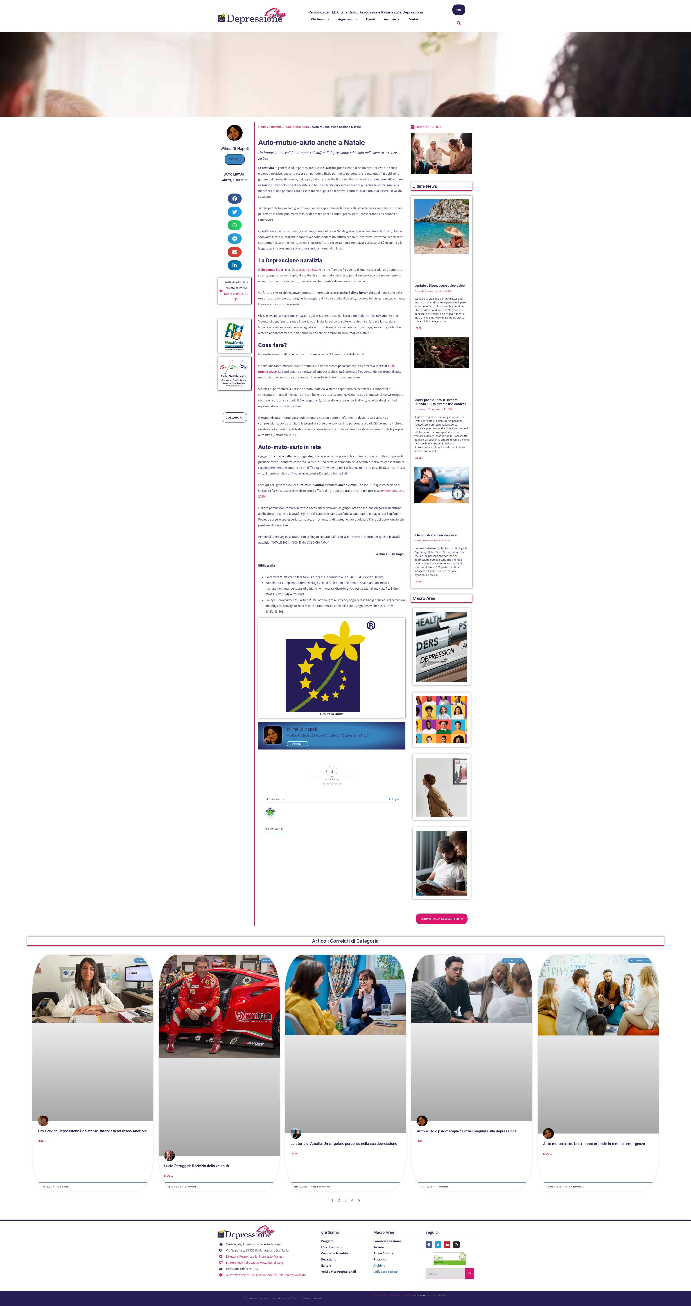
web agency (431, 1295)
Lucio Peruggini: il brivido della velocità (196, 1166)
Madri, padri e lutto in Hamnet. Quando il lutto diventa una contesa (440, 402)
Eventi (370, 19)
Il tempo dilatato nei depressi (435, 535)
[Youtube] (447, 1244)
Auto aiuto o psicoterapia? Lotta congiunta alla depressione (466, 1131)
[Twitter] (438, 1244)
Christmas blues (272, 270)
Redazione (328, 1259)
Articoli (235, 159)
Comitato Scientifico (335, 1253)
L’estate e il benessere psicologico (439, 285)
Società (378, 1247)
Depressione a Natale (306, 270)
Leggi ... (418, 328)
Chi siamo (318, 19)
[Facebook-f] (429, 1244)
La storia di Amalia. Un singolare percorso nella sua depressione (343, 1143)
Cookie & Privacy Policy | (398, 1295)
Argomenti (345, 19)
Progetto (327, 1241)
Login (395, 799)
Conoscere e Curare (387, 1241)
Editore (326, 1266)
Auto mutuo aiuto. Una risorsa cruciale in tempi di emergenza (594, 1144)
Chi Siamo (330, 1232)
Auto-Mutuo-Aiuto (296, 127)
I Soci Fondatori (332, 1247)
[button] (458, 23)
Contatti (414, 19)
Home (262, 127)
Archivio (390, 19)
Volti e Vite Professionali (338, 1272)
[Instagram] (456, 1244)
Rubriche (240, 180)
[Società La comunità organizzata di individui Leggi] (441, 719)
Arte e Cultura (383, 1253)
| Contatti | (379, 1295)
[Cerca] (469, 1273)
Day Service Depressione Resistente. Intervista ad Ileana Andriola (92, 1131)
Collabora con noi (386, 1272)
